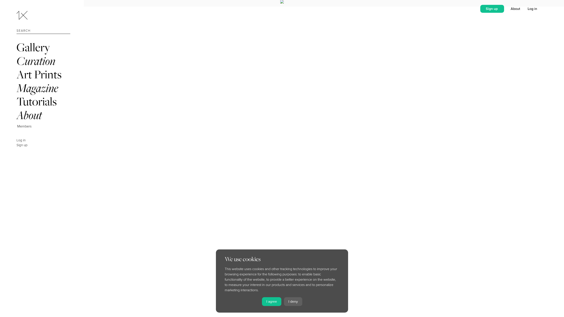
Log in (21, 140)
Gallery (33, 47)
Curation (36, 61)
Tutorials (37, 101)
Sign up (22, 145)
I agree (271, 301)
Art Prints (39, 74)
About (29, 115)
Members (24, 126)
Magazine (37, 88)
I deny (293, 301)
